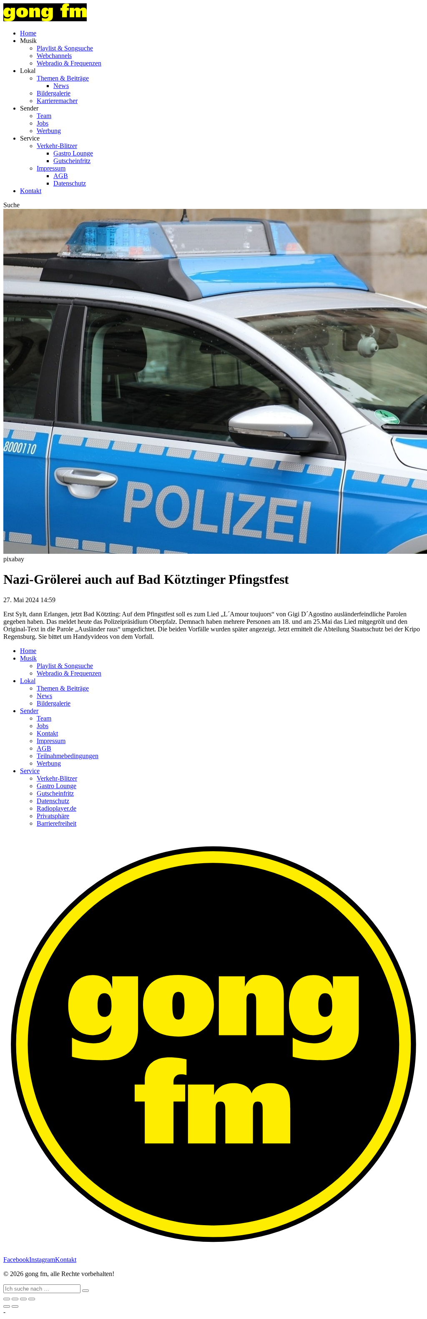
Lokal (27, 680)
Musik (28, 658)
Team (44, 115)
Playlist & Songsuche (65, 48)
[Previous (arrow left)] (6, 1306)
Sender (29, 710)
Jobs (42, 123)
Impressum (51, 168)
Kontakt (30, 190)
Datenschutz (69, 183)
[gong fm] (45, 19)
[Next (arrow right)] (15, 1306)
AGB (60, 175)
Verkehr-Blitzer (57, 145)
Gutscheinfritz (71, 160)
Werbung (49, 130)
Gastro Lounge (73, 153)
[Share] (15, 1299)
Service (30, 770)
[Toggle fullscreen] (23, 1299)
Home (28, 33)
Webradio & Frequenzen (69, 63)
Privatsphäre (53, 815)
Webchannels (54, 55)
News (61, 85)
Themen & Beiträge (63, 78)
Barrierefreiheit (56, 823)
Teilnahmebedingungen (67, 755)
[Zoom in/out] (31, 1299)
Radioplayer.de (56, 808)
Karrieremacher (57, 100)
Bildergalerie (53, 93)
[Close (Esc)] (6, 1299)
